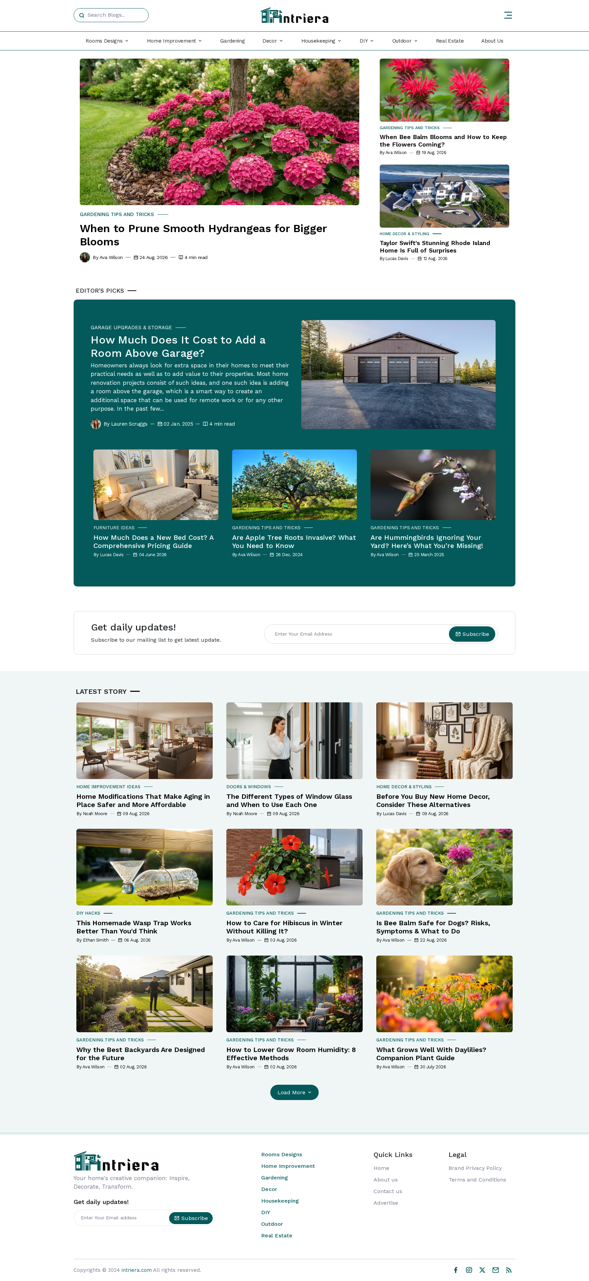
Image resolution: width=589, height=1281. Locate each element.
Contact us (388, 1191)
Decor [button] (269, 41)
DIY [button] (364, 41)
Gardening (232, 41)
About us (386, 1179)
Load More (291, 1092)
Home (381, 1168)
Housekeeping (280, 1201)
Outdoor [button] (402, 41)
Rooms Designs (281, 1154)
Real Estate (450, 41)
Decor (269, 1189)
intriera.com (137, 1270)
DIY (265, 1212)
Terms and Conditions (477, 1179)
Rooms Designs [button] (104, 41)
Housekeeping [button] (318, 41)
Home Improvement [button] (171, 41)
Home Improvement (288, 1166)
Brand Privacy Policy (475, 1168)
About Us (492, 41)
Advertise (386, 1203)
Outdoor (272, 1224)
